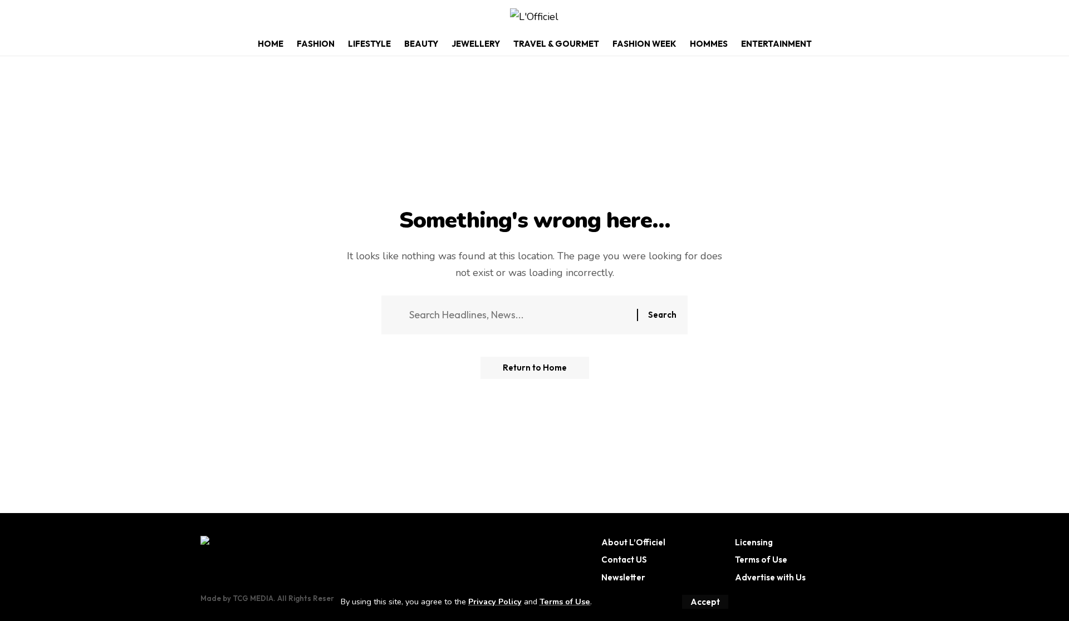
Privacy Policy (495, 601)
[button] (705, 602)
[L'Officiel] (534, 17)
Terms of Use (565, 601)
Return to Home (535, 367)
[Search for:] (519, 315)
